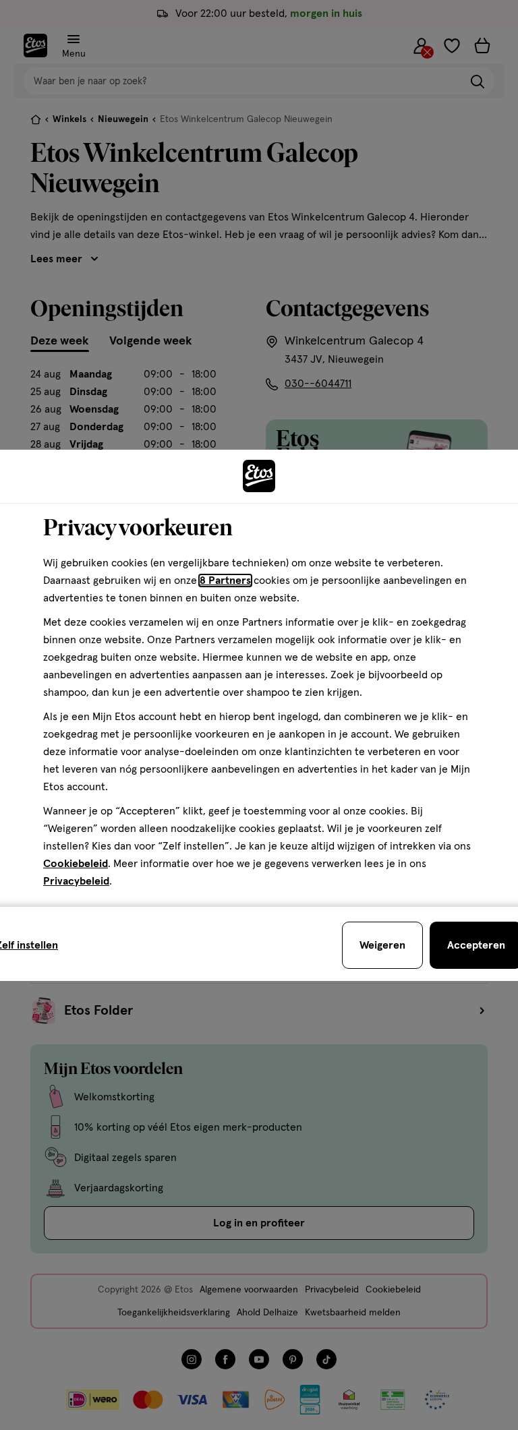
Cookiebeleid (75, 863)
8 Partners (225, 580)
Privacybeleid (76, 881)
